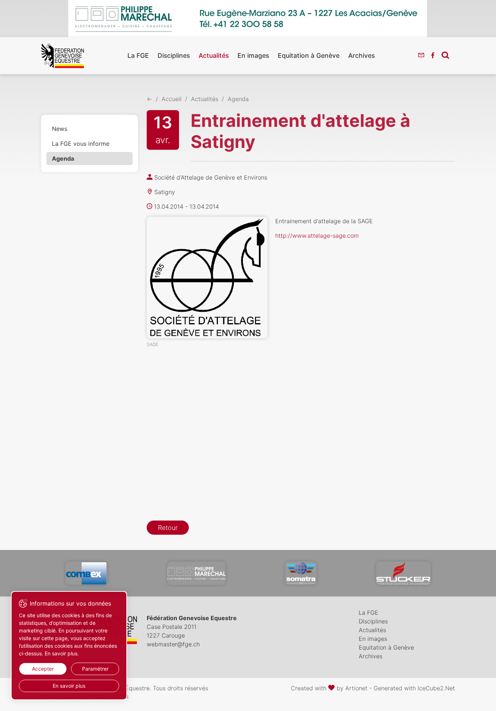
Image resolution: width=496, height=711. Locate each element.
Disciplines (174, 55)
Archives (361, 55)
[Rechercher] (445, 55)
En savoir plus (69, 686)
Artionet (356, 688)
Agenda (63, 158)
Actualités (214, 55)
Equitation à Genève (309, 55)
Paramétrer (95, 669)
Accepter (43, 669)
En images (253, 55)
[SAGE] (207, 277)
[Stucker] (403, 573)
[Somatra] (301, 573)
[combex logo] (86, 573)
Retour (168, 527)
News (59, 128)
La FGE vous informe (80, 143)
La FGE (138, 55)
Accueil (172, 99)
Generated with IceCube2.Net (414, 688)
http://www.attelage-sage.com (317, 235)
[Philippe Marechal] (196, 573)
